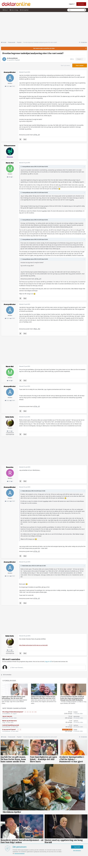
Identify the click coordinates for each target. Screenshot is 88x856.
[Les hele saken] (15, 690)
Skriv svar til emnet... (18, 667)
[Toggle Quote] (21, 166)
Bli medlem (81, 4)
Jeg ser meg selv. (7, 716)
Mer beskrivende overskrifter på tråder (44, 48)
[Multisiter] (20, 139)
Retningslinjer (25, 10)
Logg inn (71, 4)
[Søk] (84, 10)
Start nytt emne (65, 65)
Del (72, 59)
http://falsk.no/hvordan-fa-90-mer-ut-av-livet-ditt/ (33, 645)
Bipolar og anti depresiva (9, 720)
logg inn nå (48, 661)
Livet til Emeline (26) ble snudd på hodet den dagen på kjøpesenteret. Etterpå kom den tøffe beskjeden (72, 698)
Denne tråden (78, 10)
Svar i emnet (79, 65)
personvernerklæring (19, 853)
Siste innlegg (14, 10)
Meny (5, 10)
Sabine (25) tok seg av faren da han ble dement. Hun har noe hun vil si (43, 697)
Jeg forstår (77, 847)
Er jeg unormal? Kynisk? (9, 729)
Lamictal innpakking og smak (10, 725)
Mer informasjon (77, 850)
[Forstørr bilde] (59, 188)
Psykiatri (17, 60)
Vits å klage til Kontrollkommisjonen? (13, 712)
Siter (25, 139)
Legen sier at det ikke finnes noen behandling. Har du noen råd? (13, 697)
